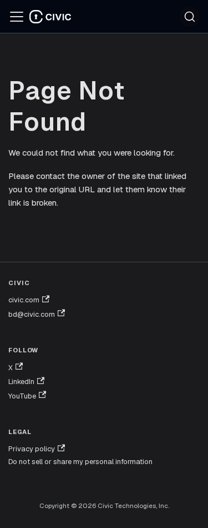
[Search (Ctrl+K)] (190, 17)
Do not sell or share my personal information (80, 461)
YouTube (22, 396)
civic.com (23, 300)
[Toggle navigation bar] (16, 16)
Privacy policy (31, 449)
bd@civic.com (31, 314)
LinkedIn (21, 381)
